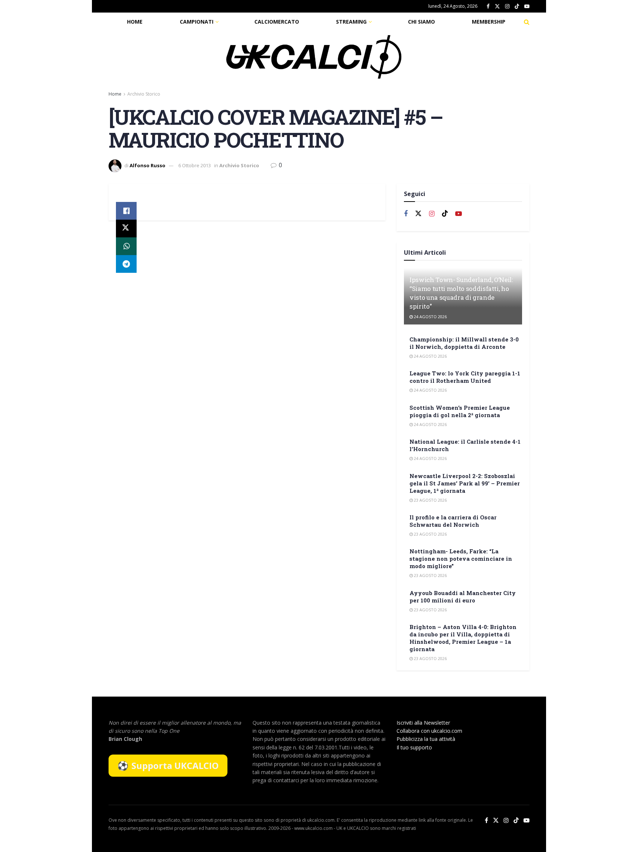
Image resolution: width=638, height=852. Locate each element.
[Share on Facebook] (126, 211)
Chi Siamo (421, 21)
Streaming (351, 21)
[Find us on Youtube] (526, 6)
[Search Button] (526, 22)
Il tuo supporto (414, 747)
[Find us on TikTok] (517, 6)
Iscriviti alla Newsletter (423, 722)
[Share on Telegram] (126, 264)
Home (135, 21)
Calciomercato (276, 21)
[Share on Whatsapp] (126, 246)
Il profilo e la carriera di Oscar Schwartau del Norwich (453, 520)
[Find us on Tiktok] (445, 213)
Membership (488, 21)
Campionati (196, 21)
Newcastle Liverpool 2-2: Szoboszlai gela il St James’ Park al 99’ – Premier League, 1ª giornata (464, 483)
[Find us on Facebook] (488, 6)
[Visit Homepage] (313, 57)
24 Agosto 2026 (430, 316)
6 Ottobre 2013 (194, 165)
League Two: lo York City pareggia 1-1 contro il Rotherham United (464, 377)
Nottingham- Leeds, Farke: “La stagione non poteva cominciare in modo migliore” (460, 558)
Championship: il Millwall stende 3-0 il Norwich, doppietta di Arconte (464, 343)
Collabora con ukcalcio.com (429, 730)
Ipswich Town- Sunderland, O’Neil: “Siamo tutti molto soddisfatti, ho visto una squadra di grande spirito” (461, 292)
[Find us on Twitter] (497, 6)
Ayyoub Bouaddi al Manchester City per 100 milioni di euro (462, 596)
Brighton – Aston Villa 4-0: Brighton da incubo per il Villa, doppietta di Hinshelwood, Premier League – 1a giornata (463, 638)
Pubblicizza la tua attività (426, 738)
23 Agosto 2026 (430, 500)
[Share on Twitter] (126, 228)
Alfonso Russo (147, 165)
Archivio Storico (143, 94)
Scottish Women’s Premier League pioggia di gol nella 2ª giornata (459, 411)
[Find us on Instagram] (507, 6)
